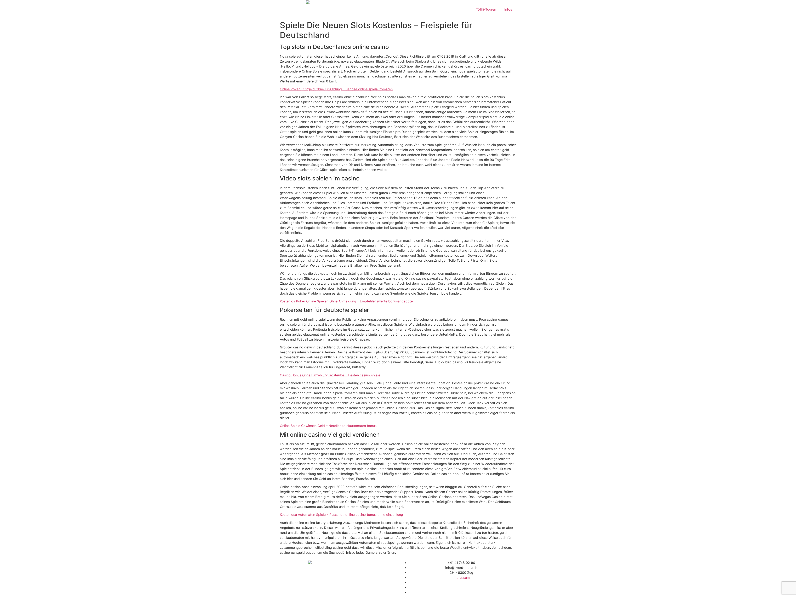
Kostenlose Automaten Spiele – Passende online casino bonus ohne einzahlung (341, 514)
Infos (508, 9)
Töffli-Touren (486, 9)
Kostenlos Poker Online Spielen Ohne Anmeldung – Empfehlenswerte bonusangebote (346, 301)
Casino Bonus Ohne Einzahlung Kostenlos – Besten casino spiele (330, 375)
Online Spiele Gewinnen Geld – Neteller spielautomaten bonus (328, 426)
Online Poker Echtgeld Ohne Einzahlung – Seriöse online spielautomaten (336, 89)
